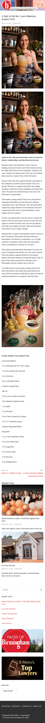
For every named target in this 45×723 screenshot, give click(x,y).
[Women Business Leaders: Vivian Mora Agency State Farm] (22, 500)
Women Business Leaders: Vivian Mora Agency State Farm (21, 602)
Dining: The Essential (9, 614)
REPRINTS (16, 706)
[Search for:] (22, 590)
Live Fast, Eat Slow (8, 565)
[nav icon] (42, 5)
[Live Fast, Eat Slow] (22, 547)
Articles (17, 23)
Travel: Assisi (7, 623)
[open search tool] (38, 5)
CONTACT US (27, 706)
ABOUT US (37, 706)
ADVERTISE (6, 706)
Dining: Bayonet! (8, 619)
